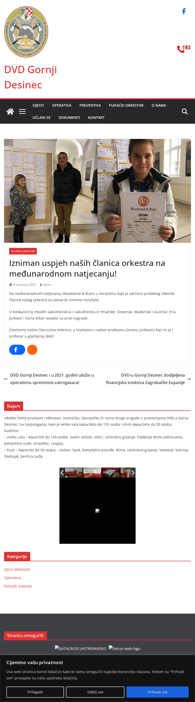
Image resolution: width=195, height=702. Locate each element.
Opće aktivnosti (17, 569)
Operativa (61, 105)
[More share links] (32, 350)
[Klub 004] (130, 473)
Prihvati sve (158, 692)
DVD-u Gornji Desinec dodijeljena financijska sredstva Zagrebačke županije (145, 378)
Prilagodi (35, 692)
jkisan (47, 284)
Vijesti (38, 105)
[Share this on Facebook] (17, 350)
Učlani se (41, 117)
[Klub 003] (111, 472)
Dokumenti (69, 117)
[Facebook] (184, 11)
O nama (159, 105)
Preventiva (90, 105)
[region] (97, 678)
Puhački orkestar (126, 105)
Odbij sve (95, 692)
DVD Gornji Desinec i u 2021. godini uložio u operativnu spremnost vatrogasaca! (52, 378)
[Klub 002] (93, 473)
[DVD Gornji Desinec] (10, 111)
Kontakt (96, 117)
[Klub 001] (74, 473)
